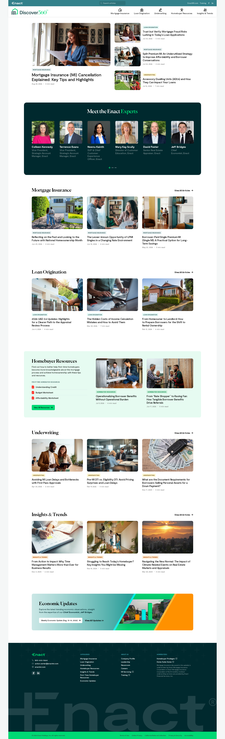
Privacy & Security (175, 735)
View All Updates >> (94, 620)
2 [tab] (113, 168)
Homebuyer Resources (89, 668)
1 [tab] (110, 168)
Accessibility (189, 735)
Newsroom (125, 665)
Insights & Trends (87, 672)
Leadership (125, 662)
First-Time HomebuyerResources (89, 676)
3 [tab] (116, 168)
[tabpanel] (43, 139)
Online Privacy (137, 735)
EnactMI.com (193, 3)
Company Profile (128, 658)
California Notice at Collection (155, 735)
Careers (124, 668)
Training (203, 3)
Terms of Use (124, 735)
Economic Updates (88, 681)
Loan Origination (87, 662)
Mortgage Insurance (88, 658)
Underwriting (85, 665)
